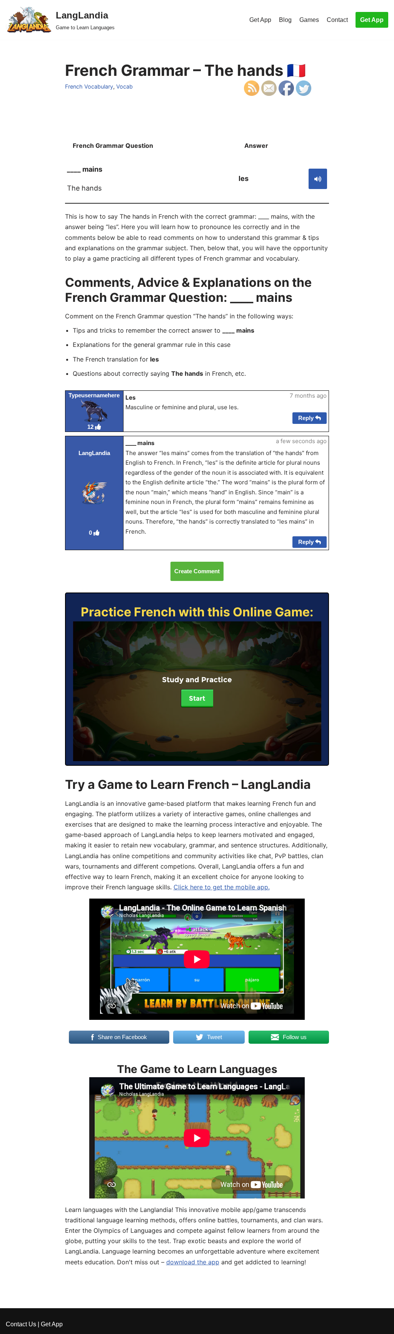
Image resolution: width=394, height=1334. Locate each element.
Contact (337, 20)
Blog (285, 20)
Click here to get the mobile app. (222, 887)
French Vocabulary (89, 86)
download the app (192, 1262)
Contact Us (21, 1324)
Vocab (124, 86)
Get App (260, 20)
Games (309, 20)
